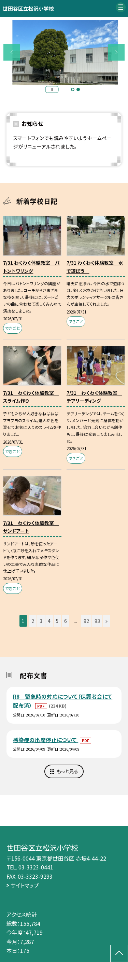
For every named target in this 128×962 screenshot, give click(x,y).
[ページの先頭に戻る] (119, 953)
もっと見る (67, 771)
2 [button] (78, 89)
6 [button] (65, 620)
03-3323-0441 (35, 867)
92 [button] (86, 620)
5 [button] (57, 620)
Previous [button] (11, 52)
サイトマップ (25, 885)
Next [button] (116, 52)
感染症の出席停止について (45, 739)
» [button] (106, 620)
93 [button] (97, 620)
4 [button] (49, 620)
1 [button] (72, 89)
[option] (64, 52)
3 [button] (41, 620)
